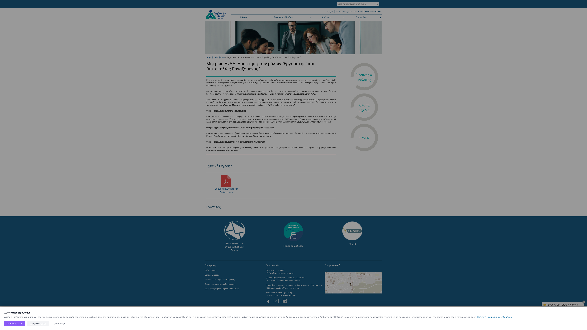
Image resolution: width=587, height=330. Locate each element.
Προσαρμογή (59, 323)
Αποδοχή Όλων (14, 323)
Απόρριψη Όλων (38, 323)
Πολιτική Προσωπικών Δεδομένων (494, 317)
